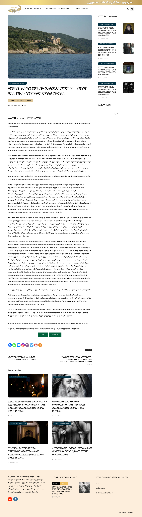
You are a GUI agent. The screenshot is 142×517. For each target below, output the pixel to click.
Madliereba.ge (100, 488)
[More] (40, 343)
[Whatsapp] (14, 343)
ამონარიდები (50, 9)
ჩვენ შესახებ (122, 512)
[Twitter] (32, 343)
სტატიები (37, 9)
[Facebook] (10, 343)
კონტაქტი (130, 512)
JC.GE (98, 483)
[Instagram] (23, 343)
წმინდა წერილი (82, 9)
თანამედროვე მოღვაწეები (17, 83)
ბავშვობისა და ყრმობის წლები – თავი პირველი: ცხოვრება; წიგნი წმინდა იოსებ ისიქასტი (72, 451)
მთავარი (28, 9)
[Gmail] (36, 343)
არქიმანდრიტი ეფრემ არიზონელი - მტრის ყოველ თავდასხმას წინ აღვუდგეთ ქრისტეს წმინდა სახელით (76, 360)
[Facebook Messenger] (19, 343)
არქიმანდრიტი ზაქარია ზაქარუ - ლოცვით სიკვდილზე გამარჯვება (22, 359)
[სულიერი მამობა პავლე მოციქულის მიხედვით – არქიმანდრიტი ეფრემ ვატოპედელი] (84, 487)
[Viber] (27, 343)
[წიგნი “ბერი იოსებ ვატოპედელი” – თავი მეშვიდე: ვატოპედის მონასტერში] (128, 28)
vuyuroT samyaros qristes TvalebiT (111, 2)
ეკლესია (64, 483)
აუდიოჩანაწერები (65, 9)
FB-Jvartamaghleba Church (104, 493)
